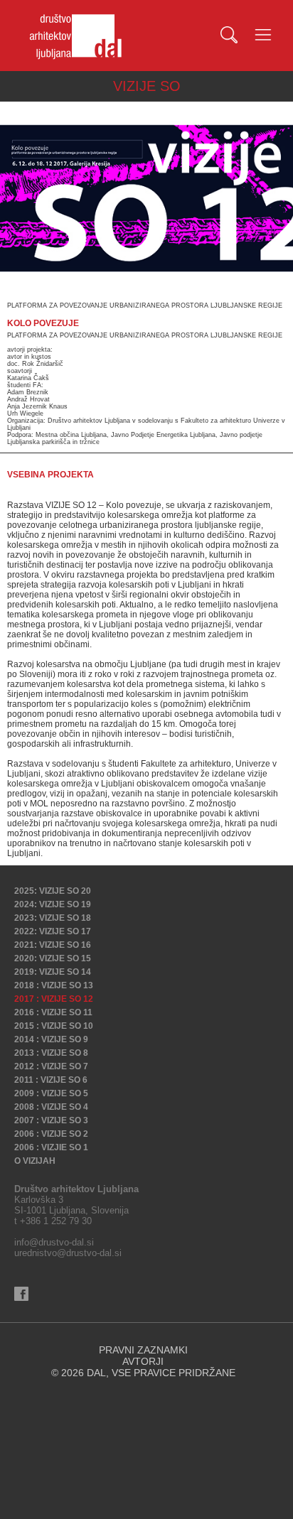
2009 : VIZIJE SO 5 (51, 1093)
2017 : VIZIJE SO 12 (53, 999)
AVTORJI (143, 1361)
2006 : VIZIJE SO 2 (51, 1134)
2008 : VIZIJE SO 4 (51, 1107)
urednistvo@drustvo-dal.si (68, 1253)
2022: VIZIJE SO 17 (52, 931)
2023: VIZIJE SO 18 (52, 918)
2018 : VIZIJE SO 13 (53, 985)
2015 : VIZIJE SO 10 (53, 1026)
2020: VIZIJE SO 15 (52, 958)
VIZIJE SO (147, 86)
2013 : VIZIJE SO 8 (51, 1053)
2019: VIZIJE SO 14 (52, 972)
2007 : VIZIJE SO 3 (51, 1120)
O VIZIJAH (34, 1161)
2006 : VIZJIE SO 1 (51, 1147)
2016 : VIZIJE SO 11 (53, 1012)
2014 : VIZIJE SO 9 (51, 1039)
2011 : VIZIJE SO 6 (50, 1080)
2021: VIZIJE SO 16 (52, 945)
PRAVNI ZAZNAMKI (143, 1350)
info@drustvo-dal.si (54, 1242)
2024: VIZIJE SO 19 (52, 904)
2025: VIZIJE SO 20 (52, 891)
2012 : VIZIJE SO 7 (51, 1066)
